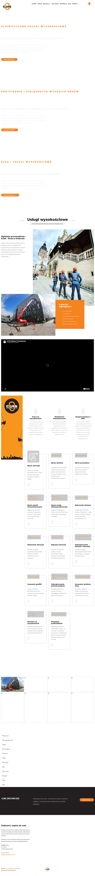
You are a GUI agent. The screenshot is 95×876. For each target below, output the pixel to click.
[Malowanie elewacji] (34, 540)
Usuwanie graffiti (34, 584)
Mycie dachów (57, 463)
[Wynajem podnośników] (58, 617)
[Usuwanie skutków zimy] (82, 580)
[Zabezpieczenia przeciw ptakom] (59, 580)
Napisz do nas (86, 800)
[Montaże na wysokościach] (35, 617)
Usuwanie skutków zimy (83, 585)
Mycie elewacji (33, 466)
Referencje (63, 3)
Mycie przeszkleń (82, 463)
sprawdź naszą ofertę (9, 130)
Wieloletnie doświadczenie (59, 417)
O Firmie (34, 3)
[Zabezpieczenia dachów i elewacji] (83, 540)
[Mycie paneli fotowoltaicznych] (35, 501)
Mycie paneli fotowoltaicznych (34, 506)
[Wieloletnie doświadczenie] (59, 412)
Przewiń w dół (51, 204)
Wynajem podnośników (57, 622)
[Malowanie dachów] (81, 501)
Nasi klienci (55, 3)
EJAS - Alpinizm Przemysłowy (12, 868)
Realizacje (46, 3)
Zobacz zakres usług (9, 59)
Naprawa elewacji (58, 545)
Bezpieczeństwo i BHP (83, 417)
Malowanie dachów (83, 505)
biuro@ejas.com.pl (10, 854)
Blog (69, 3)
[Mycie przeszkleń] (81, 458)
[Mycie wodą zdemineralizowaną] (59, 501)
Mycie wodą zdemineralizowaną (59, 506)
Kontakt (74, 3)
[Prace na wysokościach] (35, 412)
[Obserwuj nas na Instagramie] (1, 859)
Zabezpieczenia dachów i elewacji (82, 545)
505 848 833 (6, 852)
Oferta (40, 3)
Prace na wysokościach (35, 417)
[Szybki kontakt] (89, 3)
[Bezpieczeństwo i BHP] (83, 412)
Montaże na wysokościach (33, 622)
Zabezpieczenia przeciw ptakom (58, 585)
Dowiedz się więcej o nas (10, 195)
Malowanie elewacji (35, 545)
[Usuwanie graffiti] (33, 580)
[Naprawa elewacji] (57, 540)
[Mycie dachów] (56, 458)
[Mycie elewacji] (33, 460)
